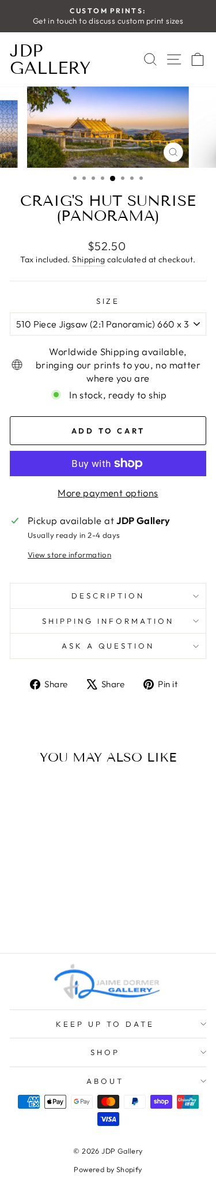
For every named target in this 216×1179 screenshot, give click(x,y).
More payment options (108, 493)
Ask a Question (108, 645)
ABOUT (105, 1081)
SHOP (105, 1052)
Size (108, 301)
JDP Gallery (50, 59)
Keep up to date (105, 1024)
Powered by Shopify (108, 1169)
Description (108, 595)
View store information (69, 554)
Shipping (88, 259)
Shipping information (108, 621)
